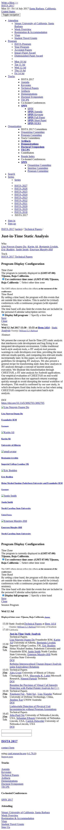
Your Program (21, 47)
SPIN (30, 108)
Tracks (11, 76)
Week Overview (22, 29)
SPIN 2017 (7, 799)
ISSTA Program (22, 44)
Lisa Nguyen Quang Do (13, 246)
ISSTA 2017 (7, 229)
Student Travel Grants (25, 38)
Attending (13, 20)
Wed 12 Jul (20, 67)
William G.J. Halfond (28, 330)
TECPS (25, 99)
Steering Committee (38, 168)
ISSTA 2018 (20, 212)
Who (3, 243)
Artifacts (25, 91)
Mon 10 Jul (20, 61)
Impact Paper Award (25, 52)
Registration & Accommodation (30, 32)
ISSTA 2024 (20, 194)
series (18, 229)
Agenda (25, 82)
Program (12, 41)
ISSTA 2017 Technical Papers (16, 256)
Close (4, 321)
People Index (28, 156)
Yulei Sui (31, 694)
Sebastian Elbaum (25, 718)
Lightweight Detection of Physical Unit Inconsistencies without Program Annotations (33, 708)
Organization (14, 126)
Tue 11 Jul (19, 64)
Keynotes (26, 85)
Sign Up (5, 827)
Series (17, 179)
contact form (7, 747)
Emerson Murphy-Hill (41, 249)
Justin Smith (22, 249)
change (47, 617)
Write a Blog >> (9, 2)
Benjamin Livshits (48, 246)
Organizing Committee (33, 132)
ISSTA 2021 (20, 203)
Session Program (10, 605)
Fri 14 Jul (19, 73)
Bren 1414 (44, 327)
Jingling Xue (16, 699)
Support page (7, 756)
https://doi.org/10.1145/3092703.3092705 (22, 403)
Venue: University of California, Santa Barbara (25, 812)
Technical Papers (30, 88)
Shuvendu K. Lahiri (40, 675)
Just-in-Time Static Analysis (25, 633)
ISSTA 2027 (20, 185)
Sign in (11, 220)
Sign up (12, 223)
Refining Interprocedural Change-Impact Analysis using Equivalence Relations (35, 665)
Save (3, 318)
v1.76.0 (31, 753)
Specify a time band (41, 315)
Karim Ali (33, 246)
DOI (3, 400)
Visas (17, 35)
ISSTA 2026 (20, 188)
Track (4, 253)
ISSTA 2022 (20, 200)
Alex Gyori (15, 672)
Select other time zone (33, 282)
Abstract (5, 334)
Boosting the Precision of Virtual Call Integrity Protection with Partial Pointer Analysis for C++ (34, 686)
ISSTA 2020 (20, 206)
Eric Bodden (7, 249)
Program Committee (31, 135)
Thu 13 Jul (20, 70)
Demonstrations (29, 94)
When (4, 324)
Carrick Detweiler (35, 721)
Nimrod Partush (29, 678)
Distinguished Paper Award (28, 55)
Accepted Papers (23, 49)
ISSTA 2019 (20, 209)
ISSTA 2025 (20, 191)
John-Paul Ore (17, 715)
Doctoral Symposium (32, 97)
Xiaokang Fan (17, 694)
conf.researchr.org (17, 753)
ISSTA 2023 (20, 197)
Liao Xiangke (45, 694)
